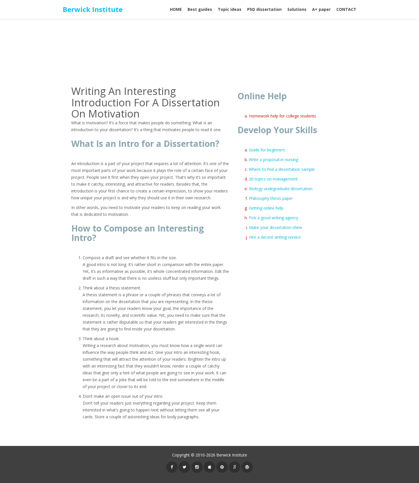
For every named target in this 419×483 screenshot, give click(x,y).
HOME (176, 9)
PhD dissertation (264, 9)
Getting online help (266, 208)
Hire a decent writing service (275, 237)
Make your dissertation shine (275, 227)
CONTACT (346, 9)
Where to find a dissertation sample (282, 169)
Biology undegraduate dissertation (280, 188)
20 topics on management (273, 179)
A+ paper (321, 9)
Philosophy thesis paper (271, 198)
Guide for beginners (267, 150)
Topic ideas (229, 9)
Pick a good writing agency (273, 217)
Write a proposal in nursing (273, 159)
